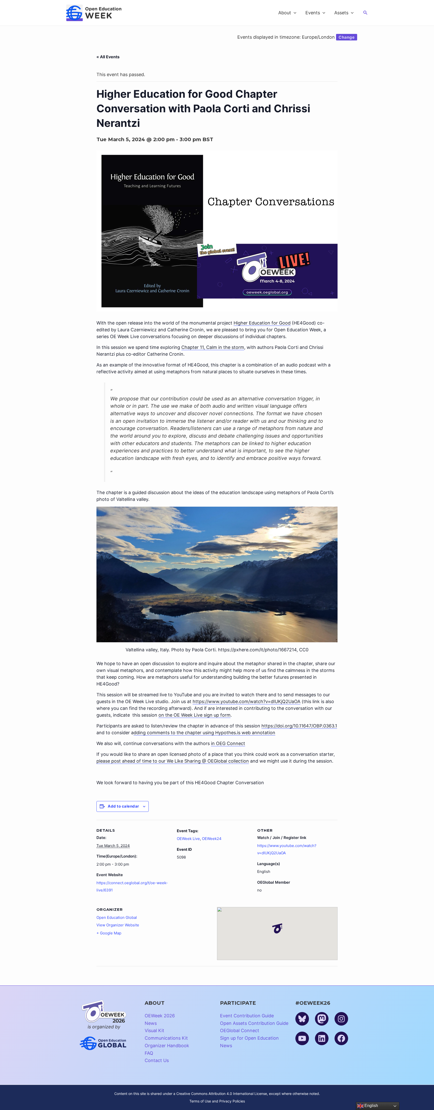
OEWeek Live (188, 838)
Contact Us (157, 1060)
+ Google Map (108, 933)
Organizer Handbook (167, 1045)
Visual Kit (154, 1030)
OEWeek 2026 (160, 1015)
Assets (341, 12)
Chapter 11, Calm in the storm (212, 347)
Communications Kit (166, 1038)
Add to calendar (123, 806)
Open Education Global (116, 917)
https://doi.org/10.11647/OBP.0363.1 (299, 725)
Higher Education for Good (262, 323)
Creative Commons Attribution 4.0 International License (221, 1093)
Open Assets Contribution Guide (254, 1023)
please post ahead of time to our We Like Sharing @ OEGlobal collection (172, 761)
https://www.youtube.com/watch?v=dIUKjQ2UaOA (246, 701)
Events (312, 12)
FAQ (149, 1053)
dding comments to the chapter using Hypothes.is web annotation (204, 732)
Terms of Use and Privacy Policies (217, 1101)
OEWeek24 (212, 838)
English (370, 1105)
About (284, 12)
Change (347, 37)
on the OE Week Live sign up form (194, 715)
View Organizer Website (117, 925)
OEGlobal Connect (239, 1030)
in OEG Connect (228, 743)
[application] (293, 13)
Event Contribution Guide (247, 1015)
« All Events (108, 56)
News (151, 1023)
